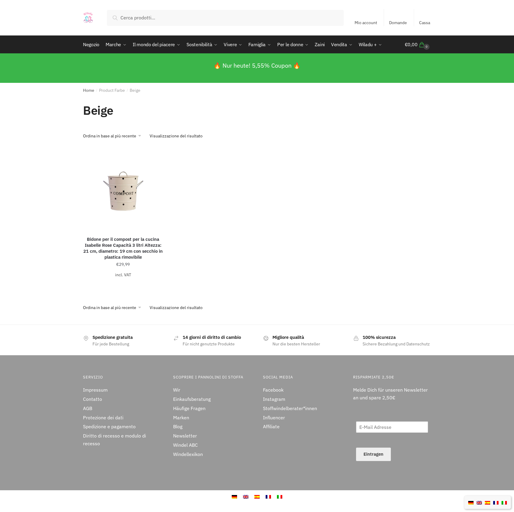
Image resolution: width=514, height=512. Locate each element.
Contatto (92, 399)
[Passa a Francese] (496, 502)
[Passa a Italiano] (504, 502)
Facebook (273, 390)
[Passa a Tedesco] (471, 502)
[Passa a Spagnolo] (487, 502)
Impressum (95, 390)
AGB (87, 408)
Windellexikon (188, 454)
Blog (177, 426)
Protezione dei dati (103, 418)
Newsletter (185, 436)
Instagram (274, 399)
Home (88, 90)
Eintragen (373, 454)
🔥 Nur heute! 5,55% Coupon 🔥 (257, 65)
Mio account (366, 22)
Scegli (123, 286)
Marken (181, 418)
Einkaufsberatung (192, 399)
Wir (176, 390)
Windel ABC (185, 445)
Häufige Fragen (189, 408)
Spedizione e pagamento (109, 426)
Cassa (424, 22)
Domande (398, 22)
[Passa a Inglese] (479, 502)
